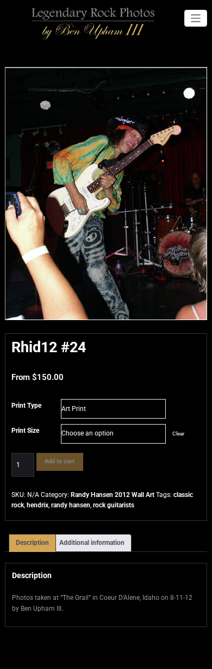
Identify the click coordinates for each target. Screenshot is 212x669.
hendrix (37, 505)
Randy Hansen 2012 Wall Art (112, 495)
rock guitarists (113, 505)
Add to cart (59, 461)
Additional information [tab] (91, 543)
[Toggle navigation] (196, 18)
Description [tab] (32, 543)
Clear (178, 434)
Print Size (25, 430)
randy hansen (70, 505)
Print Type (26, 405)
